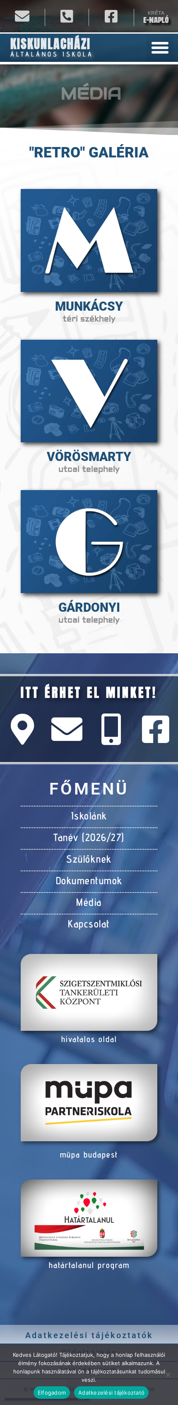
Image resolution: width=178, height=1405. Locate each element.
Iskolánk (89, 815)
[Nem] (168, 1375)
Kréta (156, 13)
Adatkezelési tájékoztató (111, 1392)
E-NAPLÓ (155, 20)
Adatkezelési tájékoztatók (89, 1335)
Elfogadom (52, 1392)
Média (89, 902)
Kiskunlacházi (50, 43)
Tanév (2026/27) (89, 837)
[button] (160, 48)
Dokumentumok (89, 880)
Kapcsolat (89, 923)
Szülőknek (89, 859)
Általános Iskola (52, 54)
